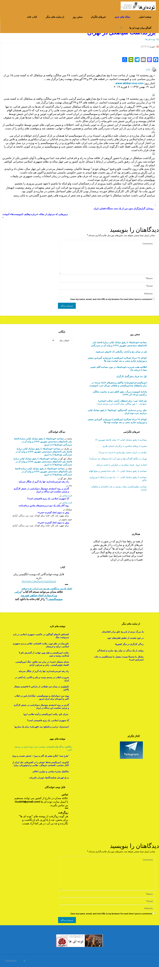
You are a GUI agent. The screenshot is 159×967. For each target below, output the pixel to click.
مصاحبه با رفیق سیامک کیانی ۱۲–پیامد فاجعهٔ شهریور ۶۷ (121, 439)
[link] (121, 27)
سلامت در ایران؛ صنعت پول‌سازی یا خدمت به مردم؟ (123, 452)
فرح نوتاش (67, 495)
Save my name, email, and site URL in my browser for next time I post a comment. (111, 299)
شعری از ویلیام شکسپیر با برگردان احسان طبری (124, 445)
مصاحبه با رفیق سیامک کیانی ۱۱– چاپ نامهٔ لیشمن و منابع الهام (118, 470)
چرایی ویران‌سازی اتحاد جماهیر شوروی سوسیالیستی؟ (38, 595)
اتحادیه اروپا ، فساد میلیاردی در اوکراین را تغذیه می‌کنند (121, 464)
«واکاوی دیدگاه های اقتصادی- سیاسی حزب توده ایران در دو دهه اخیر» (43, 748)
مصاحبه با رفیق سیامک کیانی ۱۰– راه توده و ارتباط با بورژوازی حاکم (118, 479)
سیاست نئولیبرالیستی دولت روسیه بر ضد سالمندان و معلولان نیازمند (119, 488)
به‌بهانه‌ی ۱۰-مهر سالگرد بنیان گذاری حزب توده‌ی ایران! (122, 402)
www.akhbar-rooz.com (129, 83)
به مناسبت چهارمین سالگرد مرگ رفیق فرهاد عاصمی (117, 411)
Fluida (20, 960)
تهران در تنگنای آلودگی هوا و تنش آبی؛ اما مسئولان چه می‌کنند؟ (118, 458)
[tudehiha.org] (138, 5)
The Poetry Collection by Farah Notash (39, 581)
